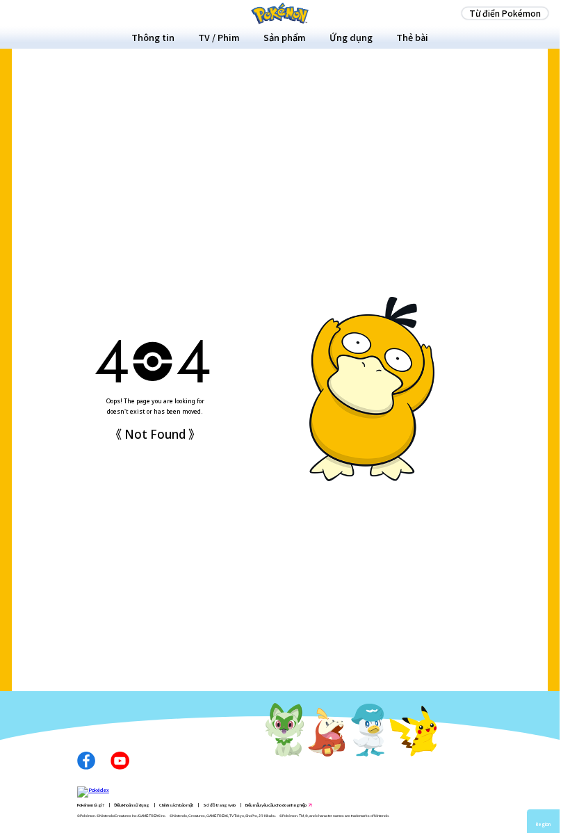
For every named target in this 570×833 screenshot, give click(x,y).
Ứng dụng (351, 37)
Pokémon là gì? (90, 805)
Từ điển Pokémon (505, 13)
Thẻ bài (412, 37)
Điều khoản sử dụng (131, 805)
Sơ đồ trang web (219, 805)
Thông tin (152, 37)
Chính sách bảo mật (176, 805)
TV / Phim (219, 37)
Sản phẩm (284, 37)
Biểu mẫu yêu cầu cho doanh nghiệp (276, 805)
